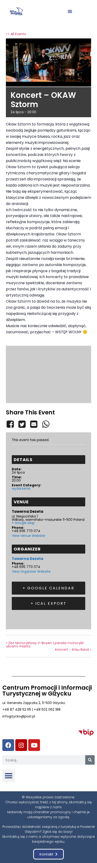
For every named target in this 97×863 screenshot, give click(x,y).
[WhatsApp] (46, 424)
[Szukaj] (90, 760)
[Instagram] (21, 745)
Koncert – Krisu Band (73, 649)
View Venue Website (28, 535)
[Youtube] (34, 745)
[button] (69, 11)
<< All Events (16, 34)
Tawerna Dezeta (27, 558)
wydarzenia (21, 488)
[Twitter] (22, 424)
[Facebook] (11, 424)
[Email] (34, 424)
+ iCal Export (49, 603)
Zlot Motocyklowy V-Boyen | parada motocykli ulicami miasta (45, 645)
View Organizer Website (31, 571)
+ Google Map (23, 523)
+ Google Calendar (48, 588)
